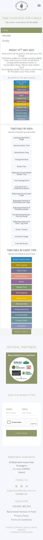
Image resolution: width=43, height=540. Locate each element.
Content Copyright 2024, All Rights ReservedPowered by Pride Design (21, 529)
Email (25, 409)
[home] (21, 6)
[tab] (21, 30)
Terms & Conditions (21, 519)
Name (9, 409)
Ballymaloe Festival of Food (21, 511)
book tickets (21, 332)
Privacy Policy (21, 515)
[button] (39, 5)
